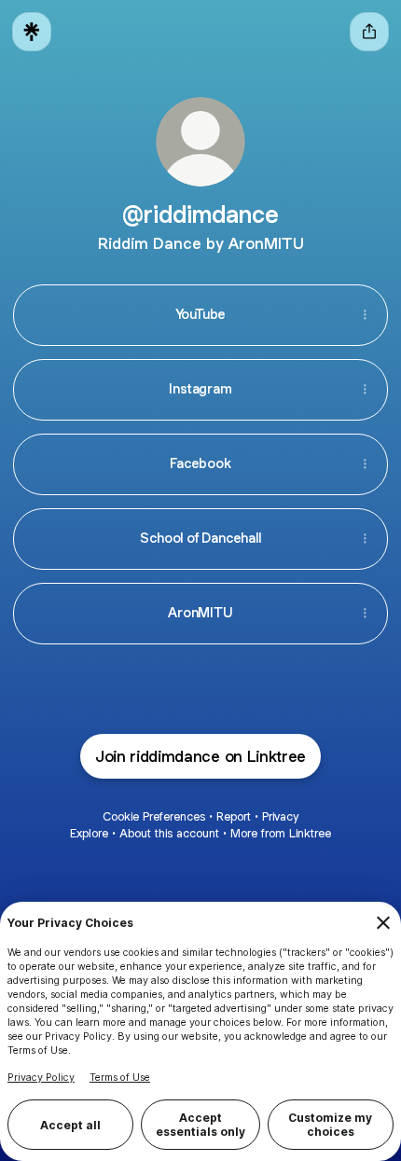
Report (233, 816)
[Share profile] (369, 31)
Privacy (280, 816)
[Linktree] (31, 31)
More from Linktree (280, 833)
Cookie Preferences (154, 816)
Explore (89, 833)
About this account (169, 833)
